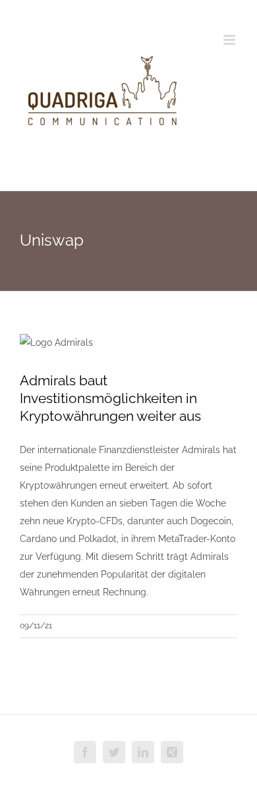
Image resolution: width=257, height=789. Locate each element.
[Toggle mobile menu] (230, 40)
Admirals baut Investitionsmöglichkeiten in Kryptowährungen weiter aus (110, 398)
